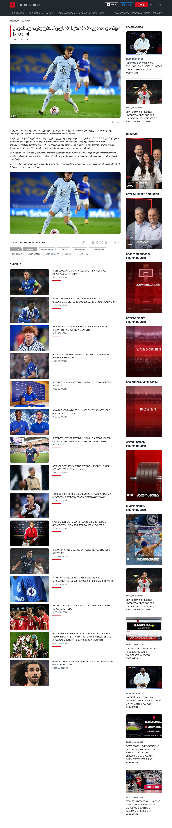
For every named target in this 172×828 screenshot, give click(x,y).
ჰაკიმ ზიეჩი (82, 254)
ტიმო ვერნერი (52, 254)
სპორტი (26, 21)
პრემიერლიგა (97, 249)
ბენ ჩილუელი (47, 249)
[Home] (12, 5)
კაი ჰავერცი (79, 249)
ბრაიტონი (64, 249)
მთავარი (14, 21)
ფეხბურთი (30, 249)
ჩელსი (68, 254)
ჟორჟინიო (17, 254)
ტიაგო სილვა (34, 254)
